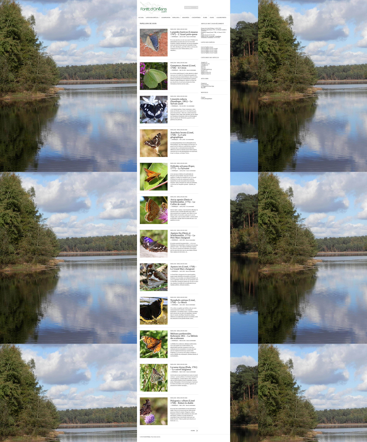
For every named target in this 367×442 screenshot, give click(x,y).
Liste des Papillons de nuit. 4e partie (209, 52)
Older (193, 430)
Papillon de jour (204, 35)
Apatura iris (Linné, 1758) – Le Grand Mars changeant (183, 267)
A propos (203, 97)
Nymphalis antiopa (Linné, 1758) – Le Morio (182, 301)
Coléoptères (196, 17)
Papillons (175, 17)
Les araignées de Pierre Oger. (207, 86)
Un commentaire (190, 106)
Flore (205, 17)
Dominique (175, 36)
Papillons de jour (182, 29)
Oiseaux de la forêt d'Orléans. (207, 28)
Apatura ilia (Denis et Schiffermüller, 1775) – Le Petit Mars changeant (182, 235)
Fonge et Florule (204, 84)
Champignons (165, 17)
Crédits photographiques (206, 98)
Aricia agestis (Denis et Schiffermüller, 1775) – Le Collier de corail (182, 201)
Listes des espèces (152, 17)
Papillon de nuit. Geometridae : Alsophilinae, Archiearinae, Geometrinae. (211, 37)
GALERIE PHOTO (221, 17)
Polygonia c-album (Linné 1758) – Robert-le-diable (182, 401)
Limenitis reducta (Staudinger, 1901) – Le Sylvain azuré (181, 101)
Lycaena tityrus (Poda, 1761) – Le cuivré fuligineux (183, 368)
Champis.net (204, 83)
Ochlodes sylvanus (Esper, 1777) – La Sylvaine (182, 167)
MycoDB (203, 87)
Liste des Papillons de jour (207, 47)
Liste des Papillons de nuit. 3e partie (209, 51)
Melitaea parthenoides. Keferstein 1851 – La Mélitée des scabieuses (184, 335)
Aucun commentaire (191, 36)
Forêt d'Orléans (147, 437)
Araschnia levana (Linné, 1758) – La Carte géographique (182, 134)
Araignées (185, 17)
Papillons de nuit (205, 73)
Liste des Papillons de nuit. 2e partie (209, 50)
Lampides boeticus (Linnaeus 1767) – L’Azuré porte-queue (184, 33)
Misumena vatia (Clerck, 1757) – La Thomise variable (213, 29)
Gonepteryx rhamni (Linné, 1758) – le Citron (183, 66)
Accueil (141, 17)
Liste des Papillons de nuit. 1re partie (209, 48)
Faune (212, 17)
